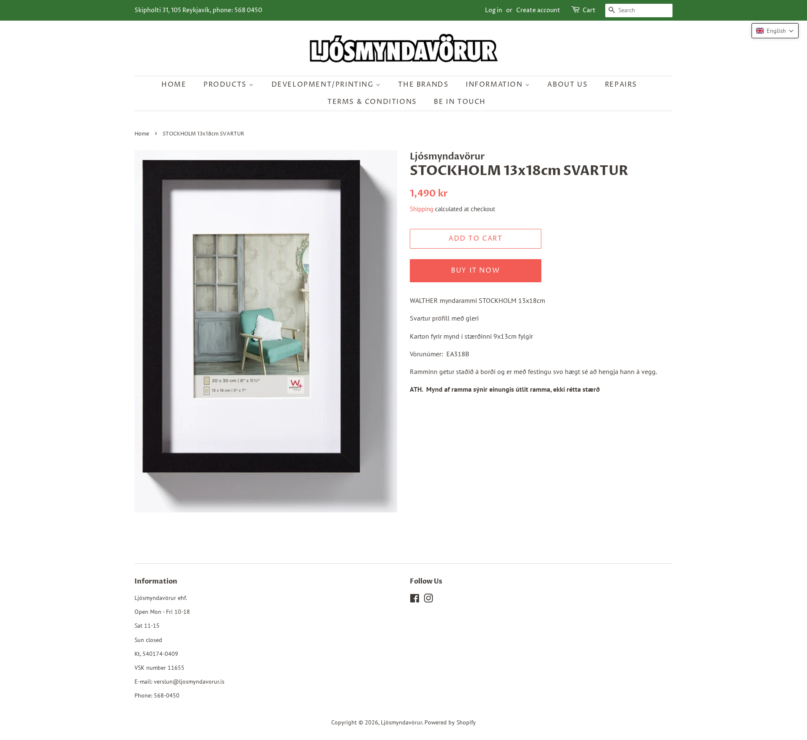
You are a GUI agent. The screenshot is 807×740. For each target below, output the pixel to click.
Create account (538, 10)
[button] (775, 31)
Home (173, 84)
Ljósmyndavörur (401, 722)
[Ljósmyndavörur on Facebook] (414, 600)
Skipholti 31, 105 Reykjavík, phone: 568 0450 (198, 10)
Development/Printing (324, 84)
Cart (589, 10)
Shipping (421, 209)
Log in (493, 10)
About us (567, 84)
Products (226, 84)
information (495, 84)
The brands (423, 84)
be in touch (460, 101)
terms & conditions (372, 101)
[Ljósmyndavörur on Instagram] (428, 600)
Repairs (621, 84)
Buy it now (475, 270)
